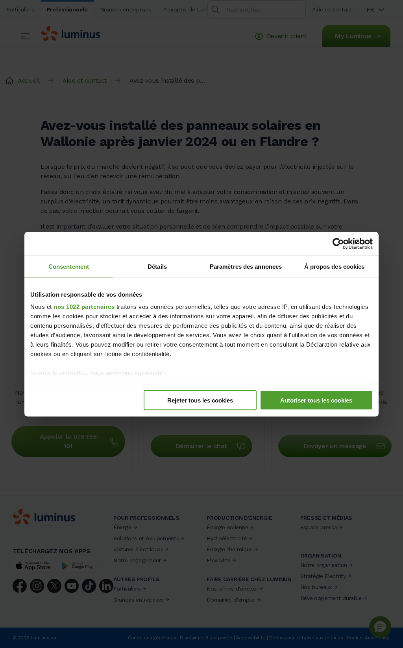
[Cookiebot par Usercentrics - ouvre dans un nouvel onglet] (338, 243)
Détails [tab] (157, 266)
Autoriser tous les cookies (316, 400)
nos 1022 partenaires (84, 306)
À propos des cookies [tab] (334, 266)
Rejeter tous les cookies (200, 400)
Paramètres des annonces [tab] (246, 266)
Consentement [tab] (68, 266)
